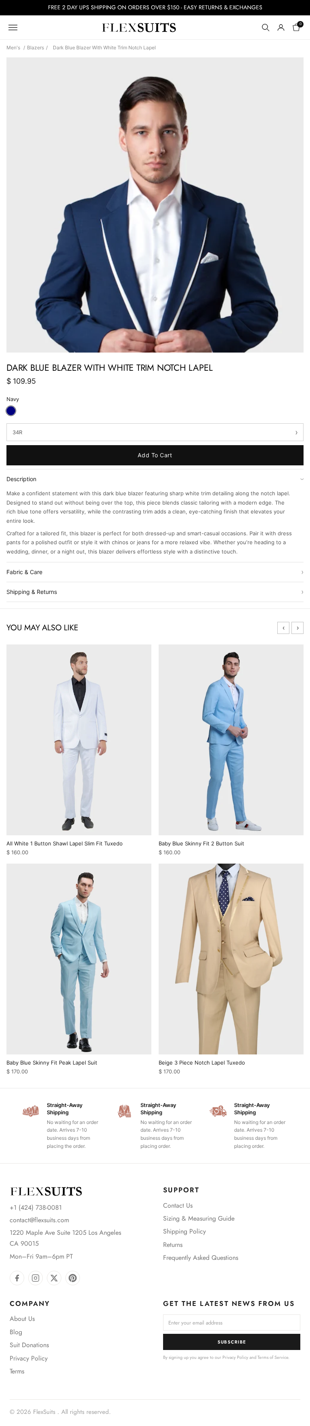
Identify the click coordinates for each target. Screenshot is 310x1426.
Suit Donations (29, 1345)
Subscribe (232, 1342)
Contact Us (178, 1205)
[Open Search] (265, 27)
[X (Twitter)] (54, 1278)
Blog (16, 1332)
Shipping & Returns (155, 591)
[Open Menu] (12, 27)
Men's (13, 47)
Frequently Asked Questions (200, 1257)
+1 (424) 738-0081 (36, 1207)
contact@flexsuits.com (39, 1220)
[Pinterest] (72, 1278)
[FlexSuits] (46, 1191)
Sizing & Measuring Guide (199, 1218)
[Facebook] (17, 1278)
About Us (22, 1318)
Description (155, 478)
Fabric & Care (155, 572)
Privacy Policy (29, 1358)
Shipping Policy (184, 1231)
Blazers (35, 47)
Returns (172, 1244)
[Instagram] (35, 1278)
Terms (17, 1371)
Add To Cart (155, 455)
